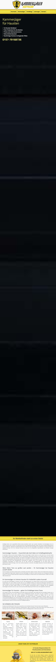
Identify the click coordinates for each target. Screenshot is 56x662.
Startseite (13, 12)
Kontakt (43, 12)
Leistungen (37, 12)
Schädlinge (29, 12)
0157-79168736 (12, 40)
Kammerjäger (21, 12)
